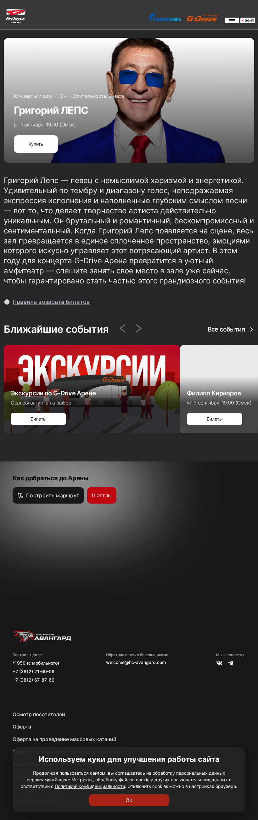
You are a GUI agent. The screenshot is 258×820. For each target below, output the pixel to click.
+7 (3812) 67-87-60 (33, 680)
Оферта (22, 727)
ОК (129, 800)
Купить (36, 144)
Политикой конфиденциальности (90, 786)
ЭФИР (249, 20)
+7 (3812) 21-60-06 (33, 671)
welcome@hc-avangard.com (136, 662)
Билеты (39, 418)
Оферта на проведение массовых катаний (64, 739)
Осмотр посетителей (39, 714)
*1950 (19, 663)
